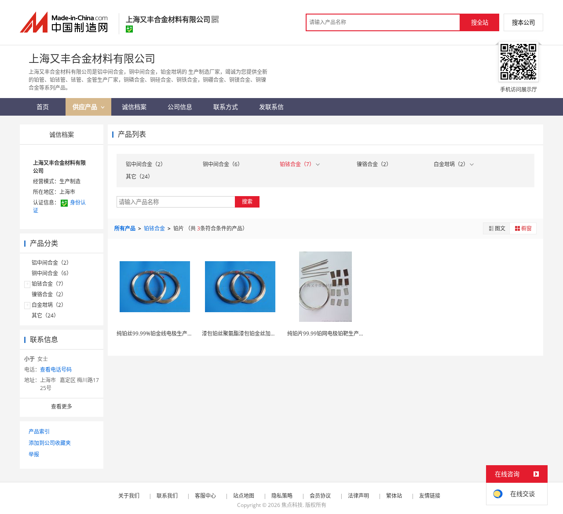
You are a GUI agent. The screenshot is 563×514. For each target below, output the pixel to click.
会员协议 (320, 495)
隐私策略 (281, 495)
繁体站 (394, 495)
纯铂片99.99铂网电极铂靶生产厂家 (328, 333)
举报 (34, 454)
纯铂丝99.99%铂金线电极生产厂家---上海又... (170, 333)
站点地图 (243, 495)
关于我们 (128, 495)
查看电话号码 (56, 369)
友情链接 (429, 495)
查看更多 (61, 406)
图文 (500, 228)
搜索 (247, 201)
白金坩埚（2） (49, 305)
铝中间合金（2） (52, 262)
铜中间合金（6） (52, 273)
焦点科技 (292, 505)
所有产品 (125, 228)
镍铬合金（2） (49, 294)
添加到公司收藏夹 (50, 443)
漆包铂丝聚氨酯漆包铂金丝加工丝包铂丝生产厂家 (260, 333)
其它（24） (45, 315)
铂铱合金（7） (49, 284)
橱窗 (526, 228)
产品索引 (39, 431)
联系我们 (167, 495)
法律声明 (358, 495)
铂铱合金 (155, 228)
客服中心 (205, 495)
